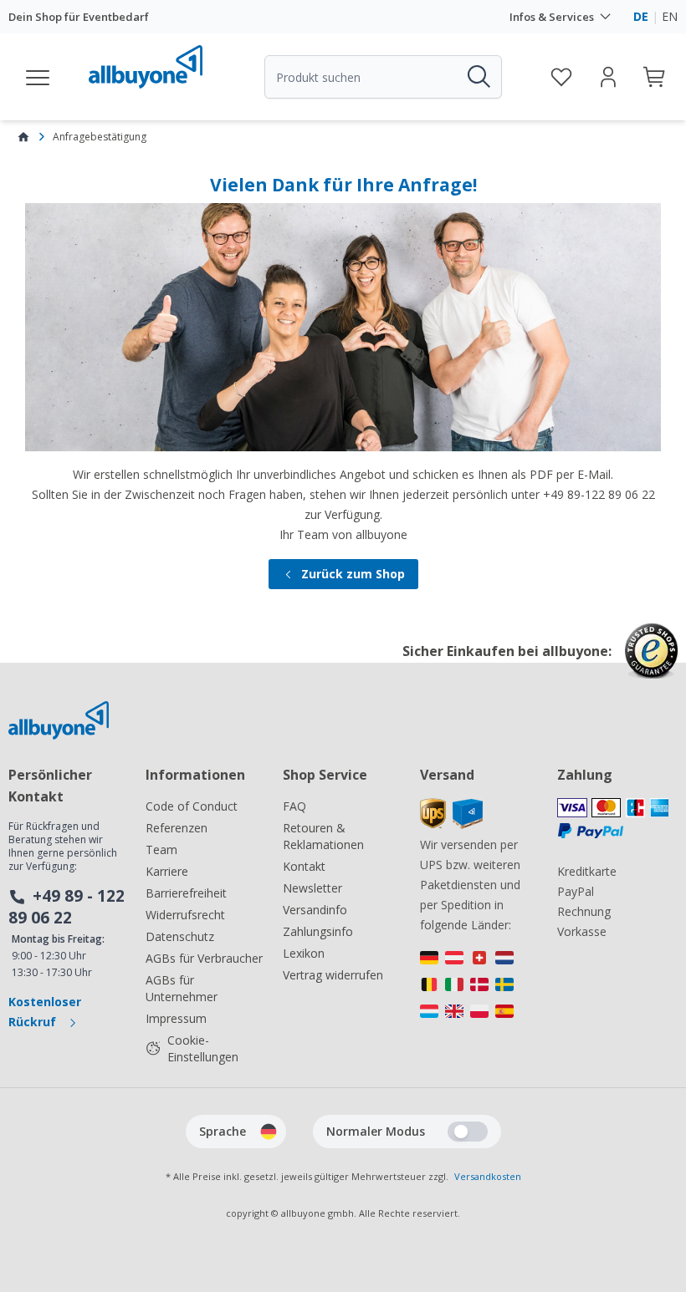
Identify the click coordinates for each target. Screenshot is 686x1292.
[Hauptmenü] (38, 76)
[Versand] (451, 824)
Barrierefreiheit (186, 893)
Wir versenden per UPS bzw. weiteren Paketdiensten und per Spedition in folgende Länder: (470, 885)
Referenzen (176, 828)
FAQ (294, 806)
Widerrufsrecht (185, 915)
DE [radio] (640, 16)
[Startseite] (23, 137)
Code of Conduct (192, 806)
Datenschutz (180, 936)
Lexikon (304, 953)
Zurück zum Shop (353, 574)
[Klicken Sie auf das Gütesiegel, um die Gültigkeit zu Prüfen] (651, 663)
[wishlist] (561, 77)
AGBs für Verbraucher (204, 958)
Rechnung (584, 911)
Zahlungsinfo (318, 931)
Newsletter (312, 888)
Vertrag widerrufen (333, 975)
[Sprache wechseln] (268, 1131)
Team (161, 849)
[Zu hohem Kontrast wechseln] (468, 1132)
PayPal (575, 891)
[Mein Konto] (608, 77)
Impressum (176, 1018)
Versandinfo (315, 910)
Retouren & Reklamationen (323, 836)
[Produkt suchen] (478, 77)
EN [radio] (670, 16)
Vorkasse (582, 931)
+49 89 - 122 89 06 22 (66, 906)
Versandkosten (487, 1176)
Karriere (167, 871)
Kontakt (304, 866)
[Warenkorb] (655, 77)
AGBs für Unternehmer (182, 988)
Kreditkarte (587, 871)
